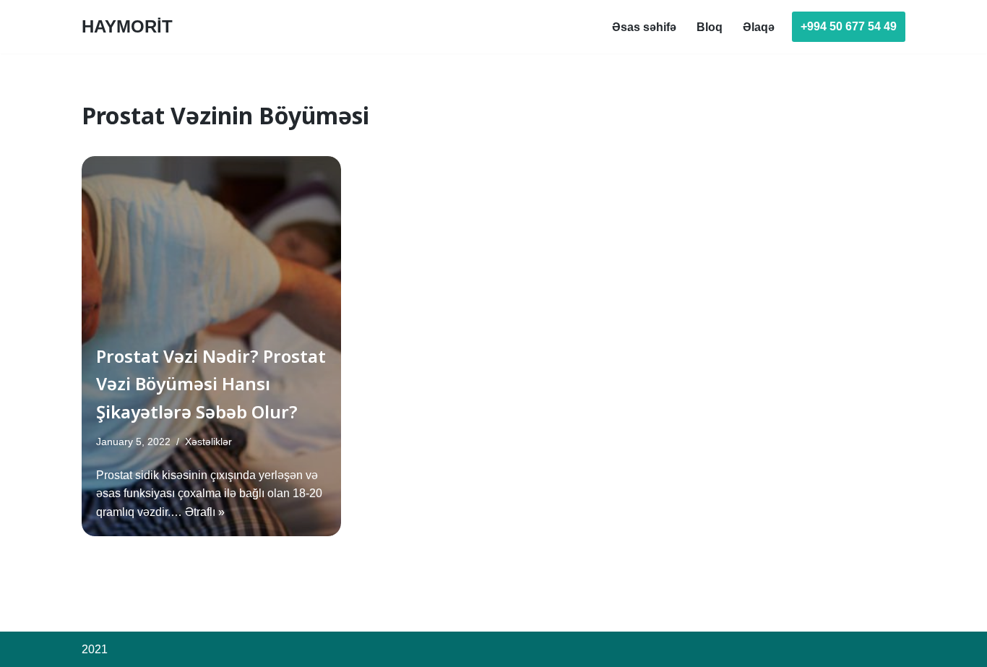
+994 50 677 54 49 (849, 26)
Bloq (710, 27)
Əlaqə (759, 27)
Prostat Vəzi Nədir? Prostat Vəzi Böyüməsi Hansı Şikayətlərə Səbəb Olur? (211, 383)
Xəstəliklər (208, 441)
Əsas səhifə (644, 27)
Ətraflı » (205, 512)
